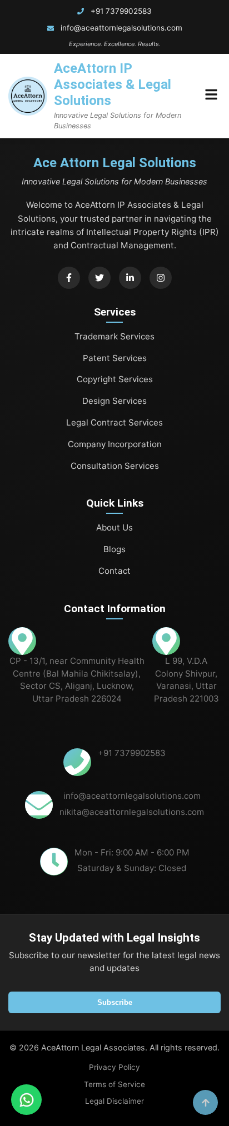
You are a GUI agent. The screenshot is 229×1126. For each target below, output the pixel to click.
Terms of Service (114, 1084)
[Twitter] (99, 278)
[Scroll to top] (205, 1102)
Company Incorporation (115, 444)
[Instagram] (161, 278)
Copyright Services (115, 379)
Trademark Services (114, 336)
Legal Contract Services (114, 422)
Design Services (114, 401)
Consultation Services (115, 466)
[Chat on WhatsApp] (26, 1099)
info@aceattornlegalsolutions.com (121, 27)
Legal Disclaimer (114, 1101)
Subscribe (114, 1002)
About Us (114, 527)
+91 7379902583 (121, 11)
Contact (114, 570)
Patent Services (115, 358)
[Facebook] (69, 278)
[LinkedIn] (130, 278)
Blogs (114, 549)
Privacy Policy (114, 1067)
